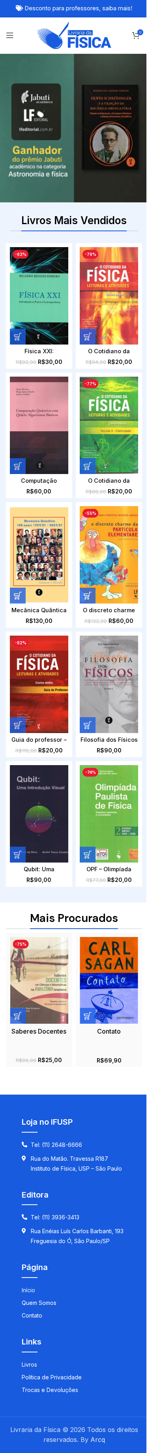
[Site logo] (74, 34)
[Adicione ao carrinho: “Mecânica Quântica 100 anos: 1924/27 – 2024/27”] (18, 596)
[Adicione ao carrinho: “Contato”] (88, 1016)
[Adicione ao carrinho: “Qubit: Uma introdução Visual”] (18, 855)
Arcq (97, 1439)
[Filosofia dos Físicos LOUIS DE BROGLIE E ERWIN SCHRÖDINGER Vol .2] (109, 684)
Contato (109, 1031)
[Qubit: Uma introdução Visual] (39, 814)
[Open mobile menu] (10, 35)
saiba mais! (117, 8)
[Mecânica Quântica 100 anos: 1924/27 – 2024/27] (39, 555)
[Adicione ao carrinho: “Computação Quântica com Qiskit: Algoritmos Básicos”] (18, 466)
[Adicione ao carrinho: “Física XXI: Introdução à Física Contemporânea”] (18, 337)
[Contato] (109, 980)
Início (28, 1290)
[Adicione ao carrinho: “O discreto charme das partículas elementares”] (88, 596)
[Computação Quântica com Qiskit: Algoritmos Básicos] (39, 425)
